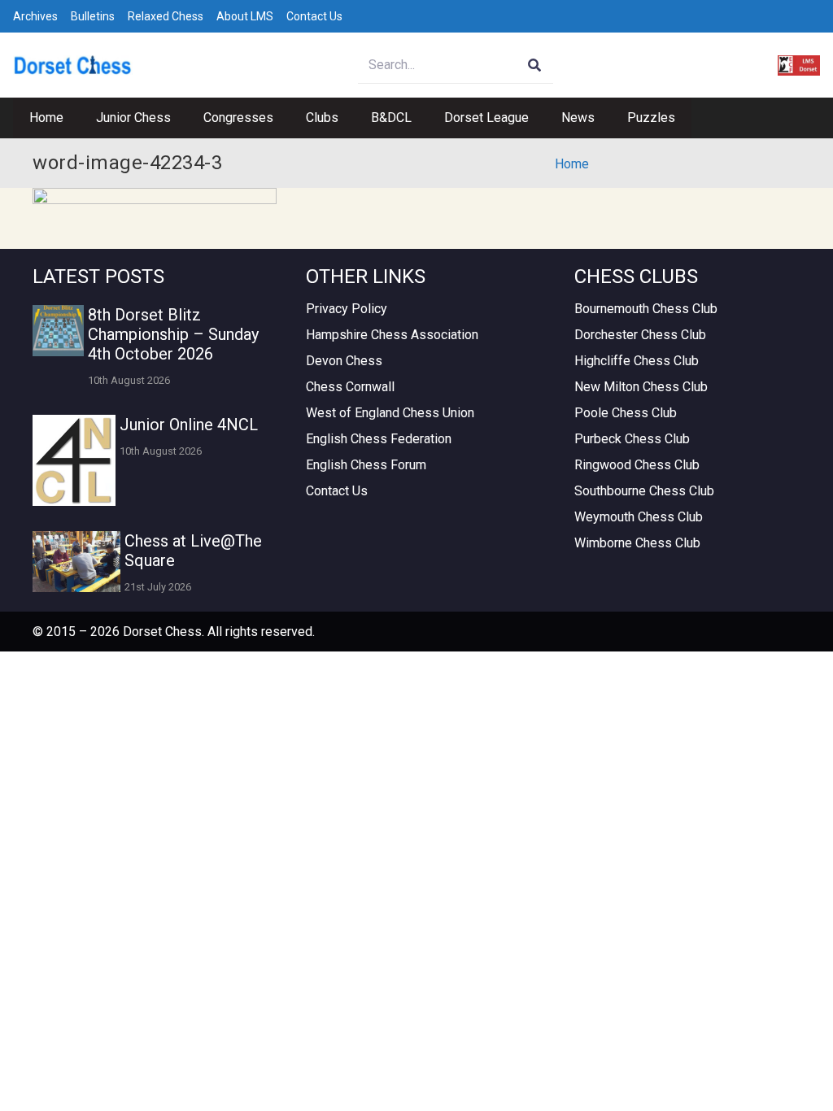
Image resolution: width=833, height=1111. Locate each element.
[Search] (535, 65)
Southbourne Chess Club (644, 491)
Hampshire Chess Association (392, 334)
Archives (35, 16)
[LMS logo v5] (799, 65)
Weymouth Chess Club (638, 517)
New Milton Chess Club (641, 386)
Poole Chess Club (625, 412)
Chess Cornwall (350, 386)
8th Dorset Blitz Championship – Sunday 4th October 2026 (173, 334)
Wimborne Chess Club (637, 543)
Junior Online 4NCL (189, 424)
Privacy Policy (346, 308)
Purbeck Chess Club (632, 439)
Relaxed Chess (165, 16)
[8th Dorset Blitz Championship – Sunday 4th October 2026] (58, 330)
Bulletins (93, 16)
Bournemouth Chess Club (645, 308)
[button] (179, 118)
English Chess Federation (378, 439)
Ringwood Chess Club (637, 465)
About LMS (244, 16)
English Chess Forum (366, 465)
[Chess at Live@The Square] (76, 561)
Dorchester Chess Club (640, 334)
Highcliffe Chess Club (636, 360)
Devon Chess (344, 360)
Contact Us (314, 16)
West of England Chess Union (390, 412)
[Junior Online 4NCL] (74, 460)
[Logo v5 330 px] (73, 65)
